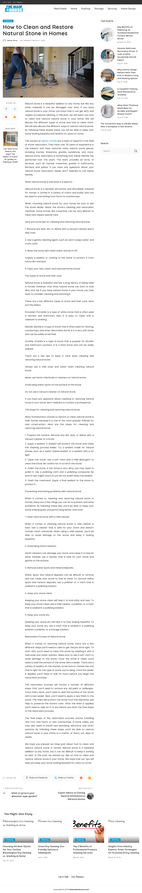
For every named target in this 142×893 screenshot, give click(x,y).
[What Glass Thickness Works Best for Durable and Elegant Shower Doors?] (108, 111)
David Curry (12, 40)
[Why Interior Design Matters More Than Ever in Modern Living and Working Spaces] (108, 76)
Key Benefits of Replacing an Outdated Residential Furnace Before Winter (127, 33)
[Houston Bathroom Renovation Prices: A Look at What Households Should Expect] (108, 56)
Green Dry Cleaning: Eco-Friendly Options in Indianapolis (51, 849)
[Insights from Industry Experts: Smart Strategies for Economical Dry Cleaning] (123, 831)
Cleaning (8, 21)
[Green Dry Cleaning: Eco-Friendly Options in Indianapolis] (53, 831)
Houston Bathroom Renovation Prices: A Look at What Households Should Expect (127, 54)
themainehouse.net (79, 889)
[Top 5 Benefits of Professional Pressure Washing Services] (88, 831)
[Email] (14, 117)
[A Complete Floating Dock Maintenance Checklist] (108, 93)
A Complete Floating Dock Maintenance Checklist (127, 92)
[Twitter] (14, 109)
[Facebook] (6, 109)
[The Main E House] (14, 8)
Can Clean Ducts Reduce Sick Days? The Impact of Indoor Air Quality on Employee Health (10, 155)
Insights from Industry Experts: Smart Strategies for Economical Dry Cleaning (123, 849)
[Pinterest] (6, 117)
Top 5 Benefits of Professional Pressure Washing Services (85, 849)
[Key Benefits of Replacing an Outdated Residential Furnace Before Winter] (108, 35)
